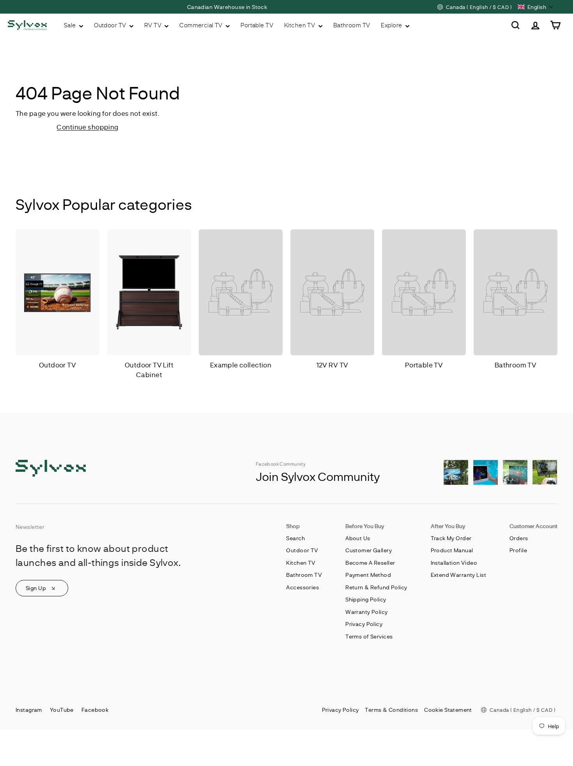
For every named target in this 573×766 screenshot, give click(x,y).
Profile (518, 550)
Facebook (94, 709)
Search (295, 538)
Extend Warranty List (458, 574)
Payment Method (368, 574)
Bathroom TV (351, 25)
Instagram (29, 709)
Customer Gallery (368, 550)
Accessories (302, 587)
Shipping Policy (365, 599)
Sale (70, 25)
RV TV (153, 25)
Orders (518, 538)
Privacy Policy (363, 624)
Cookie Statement (448, 709)
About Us (357, 538)
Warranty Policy (366, 611)
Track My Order (451, 538)
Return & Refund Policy (376, 587)
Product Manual (452, 550)
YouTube (62, 709)
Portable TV (257, 25)
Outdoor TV (110, 25)
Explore (392, 25)
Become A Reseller (370, 562)
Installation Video (454, 562)
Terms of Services (369, 636)
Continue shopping (87, 126)
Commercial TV (201, 25)
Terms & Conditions (391, 709)
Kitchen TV (300, 25)
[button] (535, 7)
